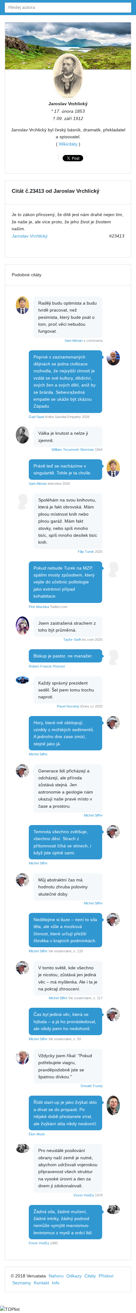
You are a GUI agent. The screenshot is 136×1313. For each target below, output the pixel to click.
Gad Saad (36, 417)
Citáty (90, 1275)
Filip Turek (86, 551)
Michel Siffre (38, 754)
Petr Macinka (39, 607)
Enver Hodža (84, 1195)
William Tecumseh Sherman (73, 449)
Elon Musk (37, 1134)
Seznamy (21, 1282)
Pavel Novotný (68, 706)
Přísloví (106, 1275)
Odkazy (74, 1275)
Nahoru (56, 1275)
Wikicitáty (68, 143)
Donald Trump (91, 1086)
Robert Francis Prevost (47, 666)
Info (55, 1282)
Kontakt (41, 1282)
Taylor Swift (72, 639)
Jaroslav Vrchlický (68, 103)
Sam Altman (74, 340)
